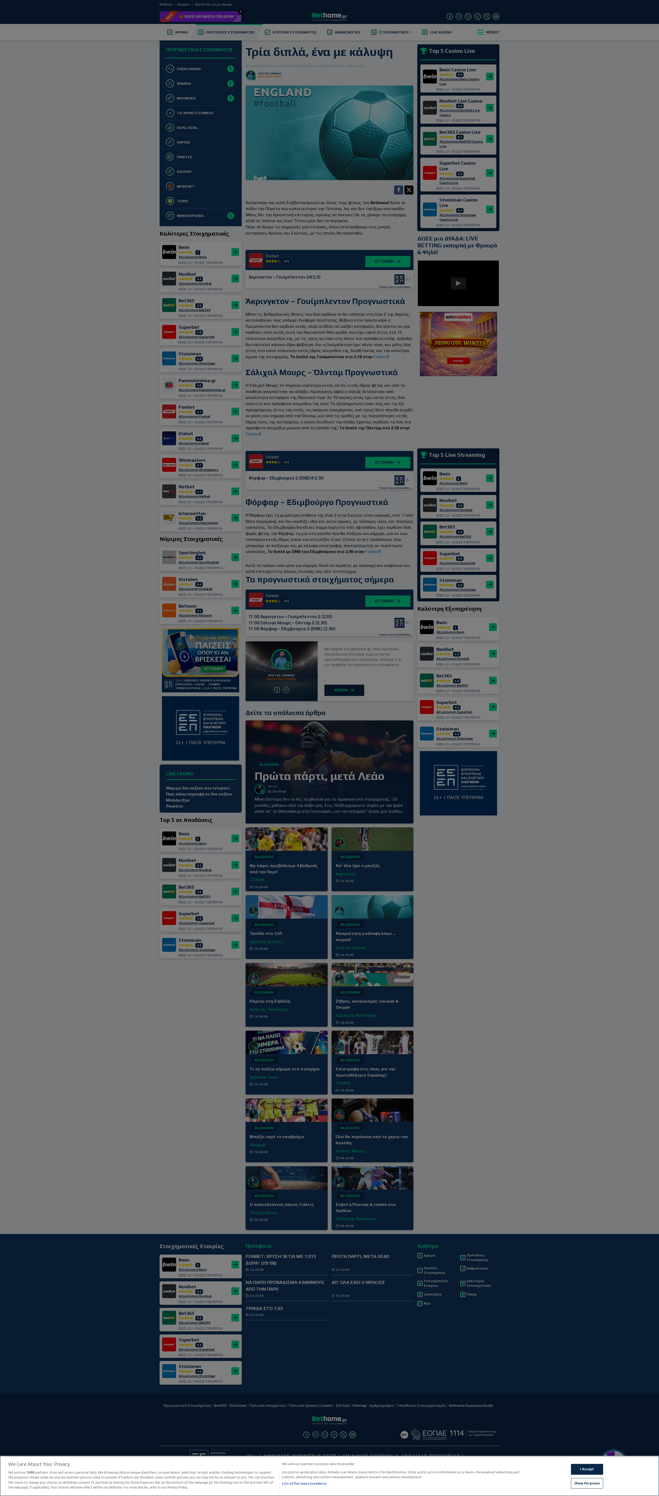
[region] (329, 1476)
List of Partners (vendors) (304, 1483)
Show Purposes (587, 1483)
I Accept (587, 1469)
